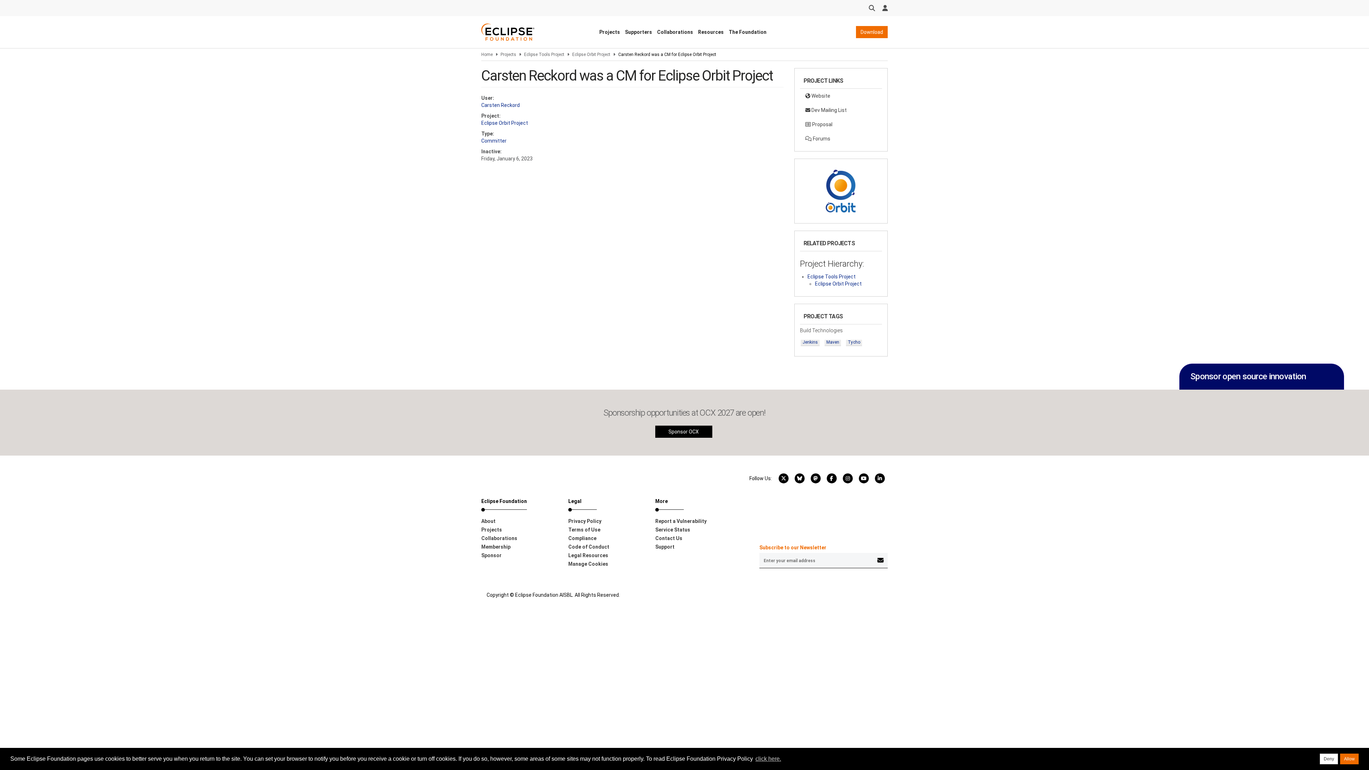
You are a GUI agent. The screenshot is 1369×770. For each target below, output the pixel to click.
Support (665, 547)
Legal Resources (588, 555)
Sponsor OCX (683, 432)
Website (820, 96)
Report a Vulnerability (681, 521)
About (488, 521)
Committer (494, 141)
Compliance (582, 538)
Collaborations (675, 32)
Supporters (638, 32)
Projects (609, 32)
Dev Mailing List (828, 110)
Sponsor (491, 555)
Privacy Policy (584, 521)
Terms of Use (584, 530)
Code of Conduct (588, 547)
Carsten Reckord (500, 105)
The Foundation (747, 32)
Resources (711, 32)
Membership (496, 547)
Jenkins (810, 342)
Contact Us (668, 538)
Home (487, 54)
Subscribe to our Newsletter (792, 547)
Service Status (672, 530)
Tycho (854, 342)
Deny (1329, 758)
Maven (832, 342)
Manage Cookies (588, 564)
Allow (1349, 758)
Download (872, 32)
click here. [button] (768, 759)
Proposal (821, 124)
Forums (821, 139)
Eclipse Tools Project (544, 54)
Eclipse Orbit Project (591, 54)
